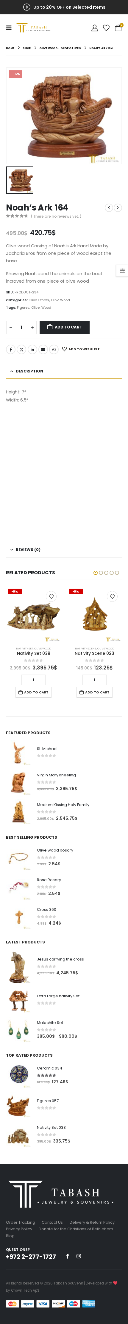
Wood (46, 307)
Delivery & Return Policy (92, 1222)
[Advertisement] (64, 471)
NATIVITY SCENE (85, 648)
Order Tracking (20, 1222)
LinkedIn (32, 349)
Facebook (10, 349)
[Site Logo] (34, 27)
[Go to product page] (18, 752)
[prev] (109, 208)
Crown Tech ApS (25, 1290)
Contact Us (52, 1222)
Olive (35, 307)
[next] (118, 208)
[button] (10, 28)
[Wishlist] (106, 28)
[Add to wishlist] (51, 596)
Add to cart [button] (36, 692)
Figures (23, 307)
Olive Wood (60, 300)
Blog (10, 1236)
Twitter (21, 349)
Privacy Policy (19, 1229)
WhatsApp (54, 349)
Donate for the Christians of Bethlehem (76, 1229)
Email (43, 349)
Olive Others (39, 300)
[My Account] (95, 28)
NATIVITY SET (24, 648)
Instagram (78, 1256)
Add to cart (68, 327)
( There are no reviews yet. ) (56, 216)
